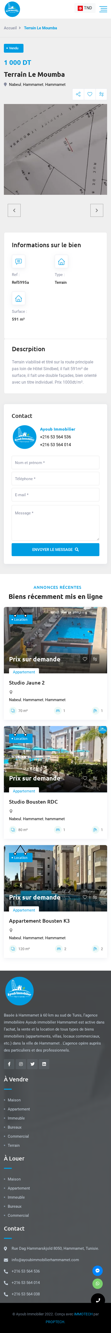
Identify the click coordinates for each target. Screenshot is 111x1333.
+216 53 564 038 (26, 1294)
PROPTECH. (55, 1322)
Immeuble (16, 1118)
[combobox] (85, 8)
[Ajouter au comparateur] (101, 94)
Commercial (18, 1136)
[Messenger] (97, 1271)
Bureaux (14, 1127)
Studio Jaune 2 (27, 682)
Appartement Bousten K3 (39, 920)
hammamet (55, 819)
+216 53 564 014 (55, 444)
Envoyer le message (53, 549)
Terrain (14, 1145)
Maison (14, 1100)
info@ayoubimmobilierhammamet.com (45, 1260)
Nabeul (15, 84)
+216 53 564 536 (55, 436)
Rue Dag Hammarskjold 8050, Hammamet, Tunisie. (55, 1248)
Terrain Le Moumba (34, 74)
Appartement (24, 672)
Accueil (10, 28)
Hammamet (33, 84)
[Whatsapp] (97, 1284)
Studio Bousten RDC (33, 801)
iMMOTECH (83, 1314)
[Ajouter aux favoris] (90, 94)
